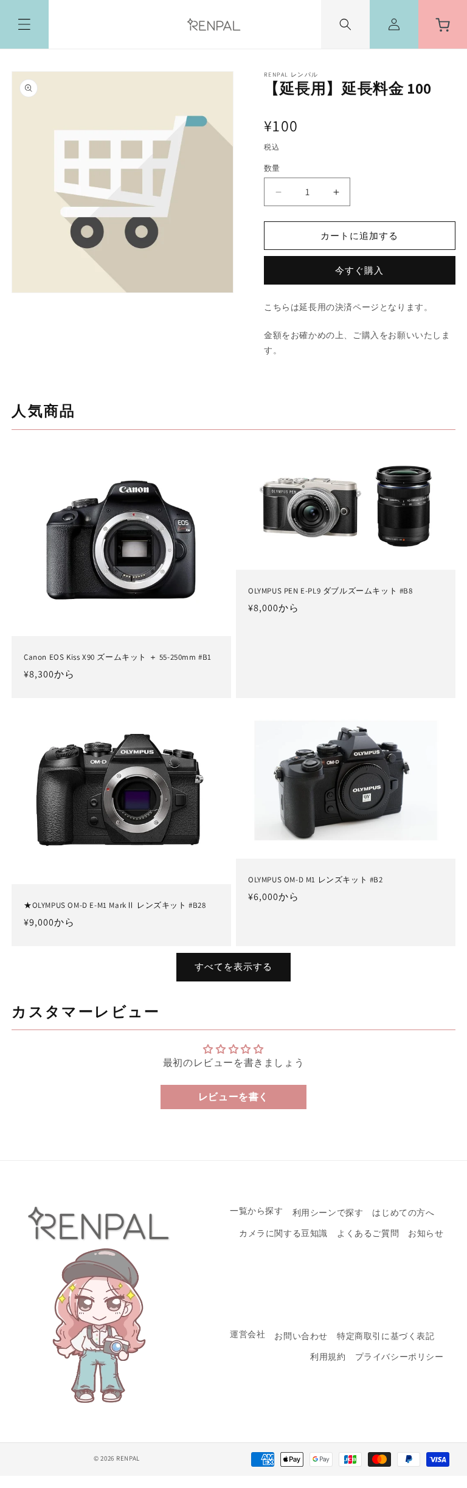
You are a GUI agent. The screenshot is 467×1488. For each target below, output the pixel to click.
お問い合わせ (301, 1336)
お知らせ (425, 1233)
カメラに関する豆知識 (283, 1233)
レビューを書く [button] (233, 1096)
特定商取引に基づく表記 (386, 1336)
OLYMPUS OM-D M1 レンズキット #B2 (315, 880)
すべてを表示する (233, 966)
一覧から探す (256, 1211)
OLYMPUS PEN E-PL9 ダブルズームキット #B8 (330, 591)
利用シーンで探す (328, 1212)
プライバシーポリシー (399, 1356)
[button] (24, 24)
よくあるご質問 (368, 1233)
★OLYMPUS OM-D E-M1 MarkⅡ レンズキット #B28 (115, 906)
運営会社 (247, 1335)
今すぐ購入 (359, 270)
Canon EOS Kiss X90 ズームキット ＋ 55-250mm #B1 (118, 657)
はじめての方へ (403, 1212)
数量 (272, 168)
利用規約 (327, 1356)
